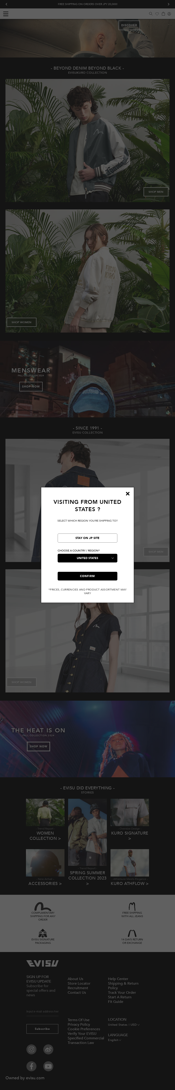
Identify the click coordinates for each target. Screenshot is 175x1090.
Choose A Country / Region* (79, 550)
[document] (87, 547)
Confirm (87, 576)
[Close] (127, 493)
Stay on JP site (87, 538)
